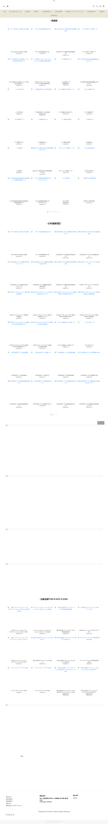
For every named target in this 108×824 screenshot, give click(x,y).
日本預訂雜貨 (58, 11)
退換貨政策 (9, 801)
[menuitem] (48, 212)
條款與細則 (9, 799)
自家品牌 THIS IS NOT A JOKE (75, 11)
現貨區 (36, 11)
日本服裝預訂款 (46, 11)
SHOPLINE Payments (57, 821)
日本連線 (27, 11)
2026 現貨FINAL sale (15, 11)
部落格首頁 (54, 15)
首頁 (4, 11)
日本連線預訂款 (91, 11)
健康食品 (102, 11)
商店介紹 (8, 797)
